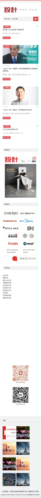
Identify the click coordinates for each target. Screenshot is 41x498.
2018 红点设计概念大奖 (10, 129)
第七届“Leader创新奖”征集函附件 (13, 30)
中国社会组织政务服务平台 (18, 491)
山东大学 (5, 275)
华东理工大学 (7, 288)
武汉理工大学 (7, 290)
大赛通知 (6, 26)
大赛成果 (6, 46)
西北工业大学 (7, 280)
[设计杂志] (20, 9)
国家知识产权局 (33, 491)
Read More (6, 37)
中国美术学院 (7, 283)
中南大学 (5, 293)
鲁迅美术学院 (7, 298)
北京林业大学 (7, 285)
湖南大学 (5, 278)
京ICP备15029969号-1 (33, 495)
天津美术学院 (7, 295)
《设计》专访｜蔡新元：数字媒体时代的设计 (17, 110)
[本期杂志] (20, 177)
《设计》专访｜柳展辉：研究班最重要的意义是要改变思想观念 (20, 70)
